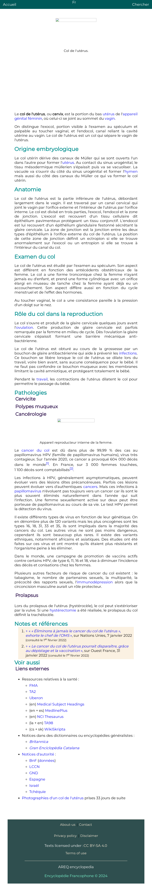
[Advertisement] (76, 82)
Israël (34, 785)
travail (42, 379)
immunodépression (95, 582)
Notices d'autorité (38, 754)
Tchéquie (37, 791)
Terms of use (76, 853)
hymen (131, 171)
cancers (90, 486)
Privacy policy (65, 836)
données (46, 760)
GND (33, 773)
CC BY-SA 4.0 (95, 845)
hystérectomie (63, 610)
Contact (85, 824)
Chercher (140, 4)
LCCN (34, 766)
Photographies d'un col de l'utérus (53, 798)
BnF (33, 760)
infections (128, 353)
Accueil (9, 4)
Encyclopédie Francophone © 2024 (76, 876)
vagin (110, 118)
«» (77, 648)
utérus (109, 114)
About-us (67, 824)
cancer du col (35, 450)
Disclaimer (89, 836)
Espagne (37, 779)
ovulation (24, 327)
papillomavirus (27, 491)
